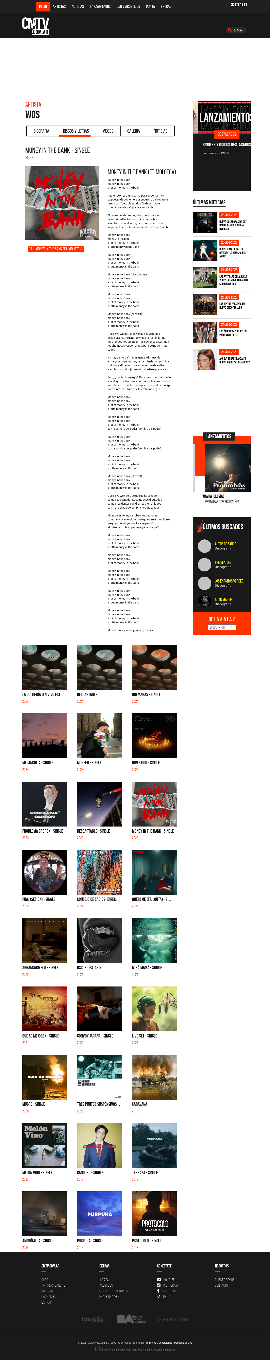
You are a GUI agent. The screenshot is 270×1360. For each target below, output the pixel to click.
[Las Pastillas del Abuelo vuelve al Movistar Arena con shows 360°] (205, 277)
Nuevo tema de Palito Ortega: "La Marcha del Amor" (232, 252)
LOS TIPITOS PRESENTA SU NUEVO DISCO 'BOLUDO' (232, 305)
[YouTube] (232, 4)
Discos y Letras (76, 131)
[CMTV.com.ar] (38, 26)
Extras (166, 6)
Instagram (170, 1285)
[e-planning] (173, 1319)
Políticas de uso (183, 1342)
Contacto (221, 1285)
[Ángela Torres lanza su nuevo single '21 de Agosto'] (205, 359)
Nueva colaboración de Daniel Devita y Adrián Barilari (232, 225)
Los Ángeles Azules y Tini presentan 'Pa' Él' (233, 333)
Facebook (170, 1291)
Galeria (133, 131)
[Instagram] (237, 4)
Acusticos (106, 1285)
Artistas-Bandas (53, 1285)
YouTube (169, 1280)
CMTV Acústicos (128, 6)
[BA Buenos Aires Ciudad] (131, 1319)
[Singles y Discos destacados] (222, 117)
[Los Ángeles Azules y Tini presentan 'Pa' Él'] (205, 332)
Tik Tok (167, 1296)
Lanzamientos (100, 6)
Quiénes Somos (225, 1280)
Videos (108, 131)
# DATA (104, 1280)
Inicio (43, 6)
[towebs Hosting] (93, 1319)
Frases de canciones (113, 1291)
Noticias (78, 6)
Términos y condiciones (159, 1342)
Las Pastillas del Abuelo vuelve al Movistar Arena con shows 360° (233, 280)
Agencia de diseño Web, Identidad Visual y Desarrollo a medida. (139, 1349)
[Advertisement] (135, 67)
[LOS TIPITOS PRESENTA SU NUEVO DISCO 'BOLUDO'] (205, 305)
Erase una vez (109, 1296)
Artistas (59, 6)
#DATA (150, 6)
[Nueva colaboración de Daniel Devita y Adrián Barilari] (205, 222)
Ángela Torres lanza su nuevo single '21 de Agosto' (234, 360)
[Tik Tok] (241, 4)
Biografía (41, 131)
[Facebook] (245, 4)
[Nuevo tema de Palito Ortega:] (205, 250)
